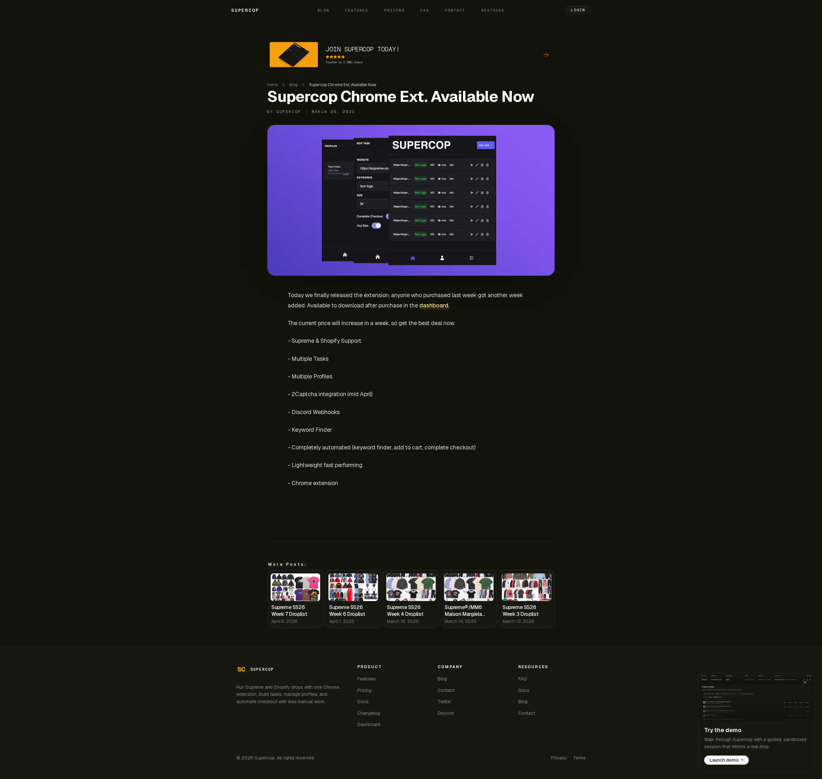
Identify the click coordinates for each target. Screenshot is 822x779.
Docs (363, 701)
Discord (446, 713)
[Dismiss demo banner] (805, 682)
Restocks (492, 10)
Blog (323, 10)
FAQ (424, 10)
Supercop (245, 10)
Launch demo (724, 760)
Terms (579, 758)
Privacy (559, 758)
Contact (455, 10)
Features (356, 10)
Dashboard (368, 724)
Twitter (444, 701)
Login (578, 10)
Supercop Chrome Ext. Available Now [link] (342, 84)
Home (272, 84)
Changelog (368, 713)
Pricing (394, 10)
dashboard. (434, 305)
